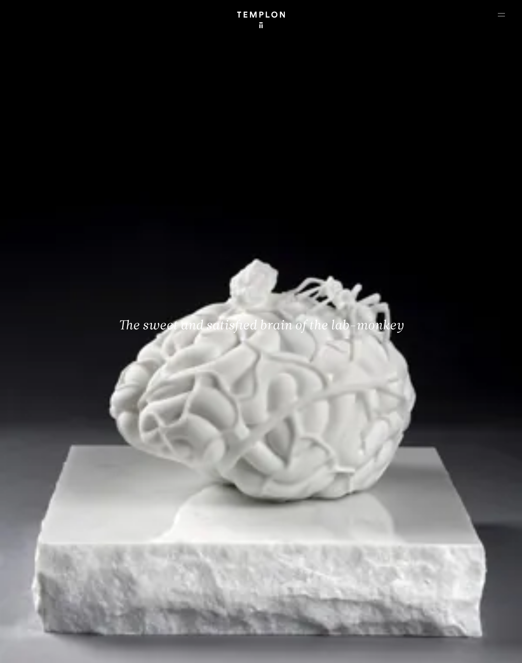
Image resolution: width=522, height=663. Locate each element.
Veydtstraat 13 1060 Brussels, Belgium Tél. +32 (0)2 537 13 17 (175, 548)
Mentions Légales (422, 651)
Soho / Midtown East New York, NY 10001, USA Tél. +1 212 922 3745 (179, 596)
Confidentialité (460, 651)
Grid (188, 651)
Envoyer (292, 603)
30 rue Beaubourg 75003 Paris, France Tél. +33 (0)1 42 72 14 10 (47, 548)
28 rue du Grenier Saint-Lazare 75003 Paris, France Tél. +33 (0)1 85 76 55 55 (57, 596)
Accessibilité (493, 651)
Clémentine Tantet (128, 651)
